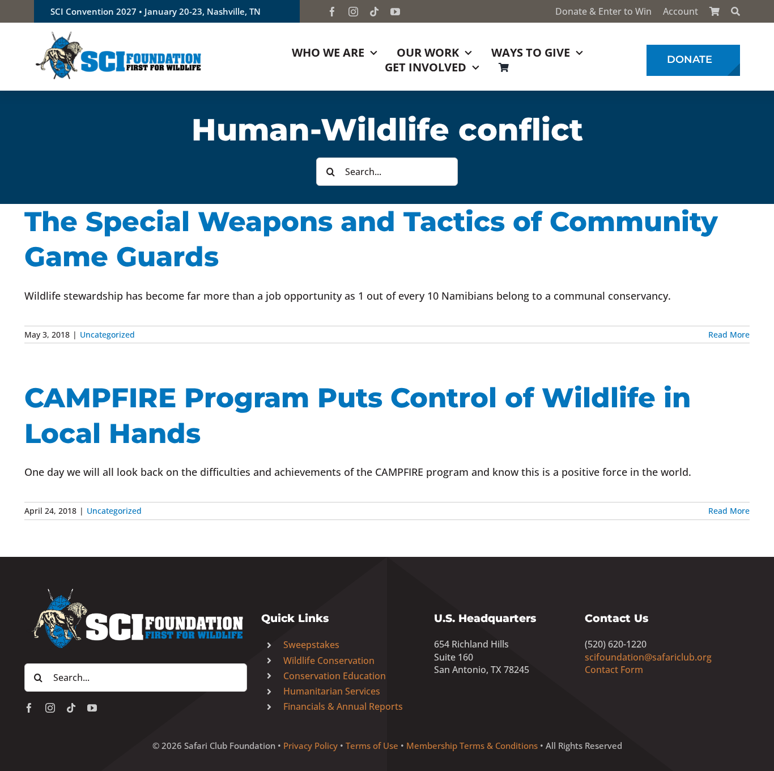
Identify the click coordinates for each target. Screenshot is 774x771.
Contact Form (614, 669)
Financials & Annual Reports (343, 706)
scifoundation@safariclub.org (648, 657)
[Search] (735, 11)
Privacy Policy (310, 745)
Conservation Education (334, 676)
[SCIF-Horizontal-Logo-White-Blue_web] (135, 589)
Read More (729, 334)
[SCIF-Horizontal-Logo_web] (119, 33)
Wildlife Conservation (329, 660)
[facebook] (332, 11)
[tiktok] (374, 11)
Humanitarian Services (331, 691)
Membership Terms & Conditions (472, 745)
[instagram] (353, 11)
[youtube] (395, 11)
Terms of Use (372, 745)
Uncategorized (107, 334)
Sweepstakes (311, 644)
